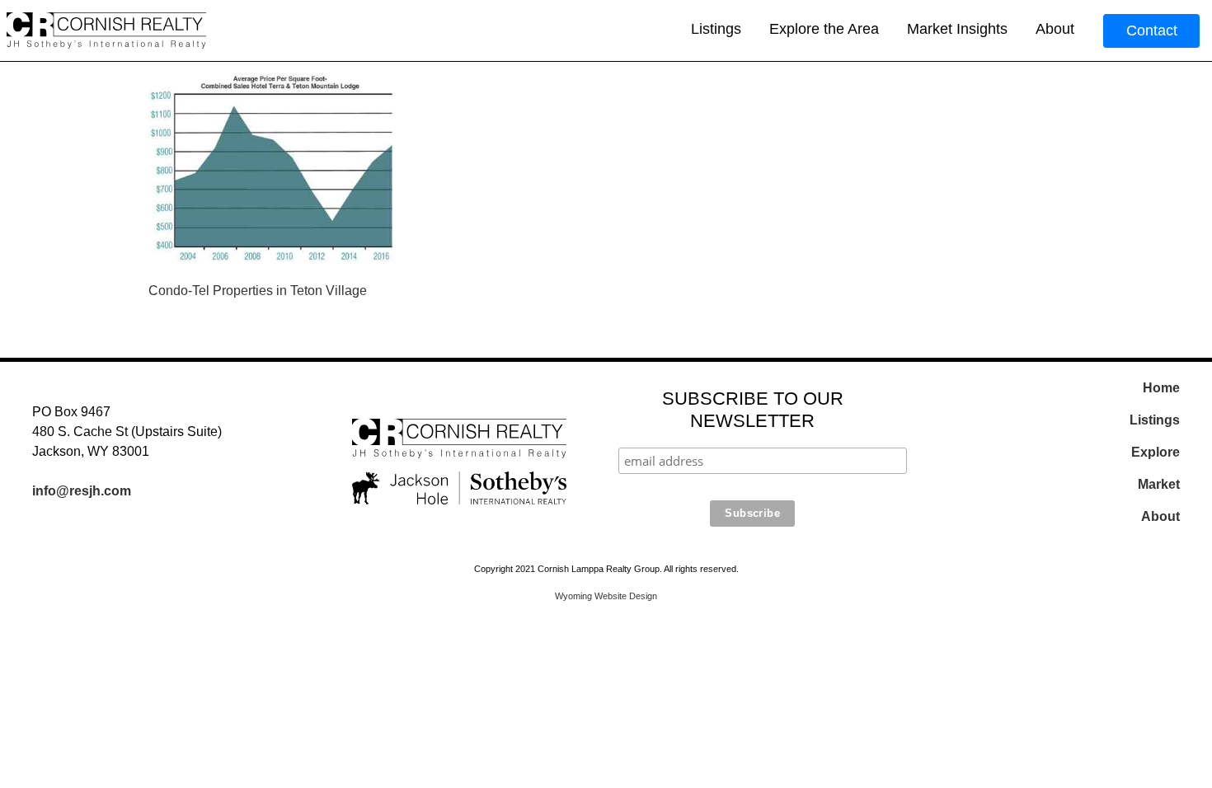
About (1055, 29)
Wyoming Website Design (606, 596)
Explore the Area (824, 29)
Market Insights (957, 29)
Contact (1151, 30)
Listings (716, 29)
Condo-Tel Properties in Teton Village (257, 291)
